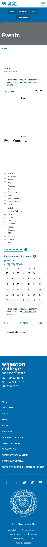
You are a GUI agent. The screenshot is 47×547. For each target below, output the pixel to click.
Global (10, 208)
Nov (41, 323)
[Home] (12, 3)
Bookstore (8, 449)
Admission (12, 177)
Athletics (11, 186)
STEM (10, 233)
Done (23, 98)
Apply (34, 12)
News (4, 419)
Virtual (10, 242)
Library (10, 217)
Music (10, 221)
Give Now (22, 17)
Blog (4, 425)
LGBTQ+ (11, 214)
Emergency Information (15, 455)
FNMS (10, 205)
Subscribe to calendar (16, 332)
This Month (23, 323)
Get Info (22, 12)
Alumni (10, 180)
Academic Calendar (13, 249)
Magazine (7, 431)
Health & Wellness (15, 211)
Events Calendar (11, 443)
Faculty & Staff (14, 202)
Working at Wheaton (13, 461)
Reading (11, 227)
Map (4, 414)
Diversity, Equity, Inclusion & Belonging (23, 467)
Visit (12, 12)
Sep (6, 323)
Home (4, 49)
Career (10, 189)
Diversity (11, 195)
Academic (12, 173)
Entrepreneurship (15, 199)
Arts (9, 183)
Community (12, 192)
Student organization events (17, 256)
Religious (11, 230)
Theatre (11, 239)
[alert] (23, 82)
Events (7, 71)
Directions (7, 408)
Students (11, 236)
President (11, 224)
